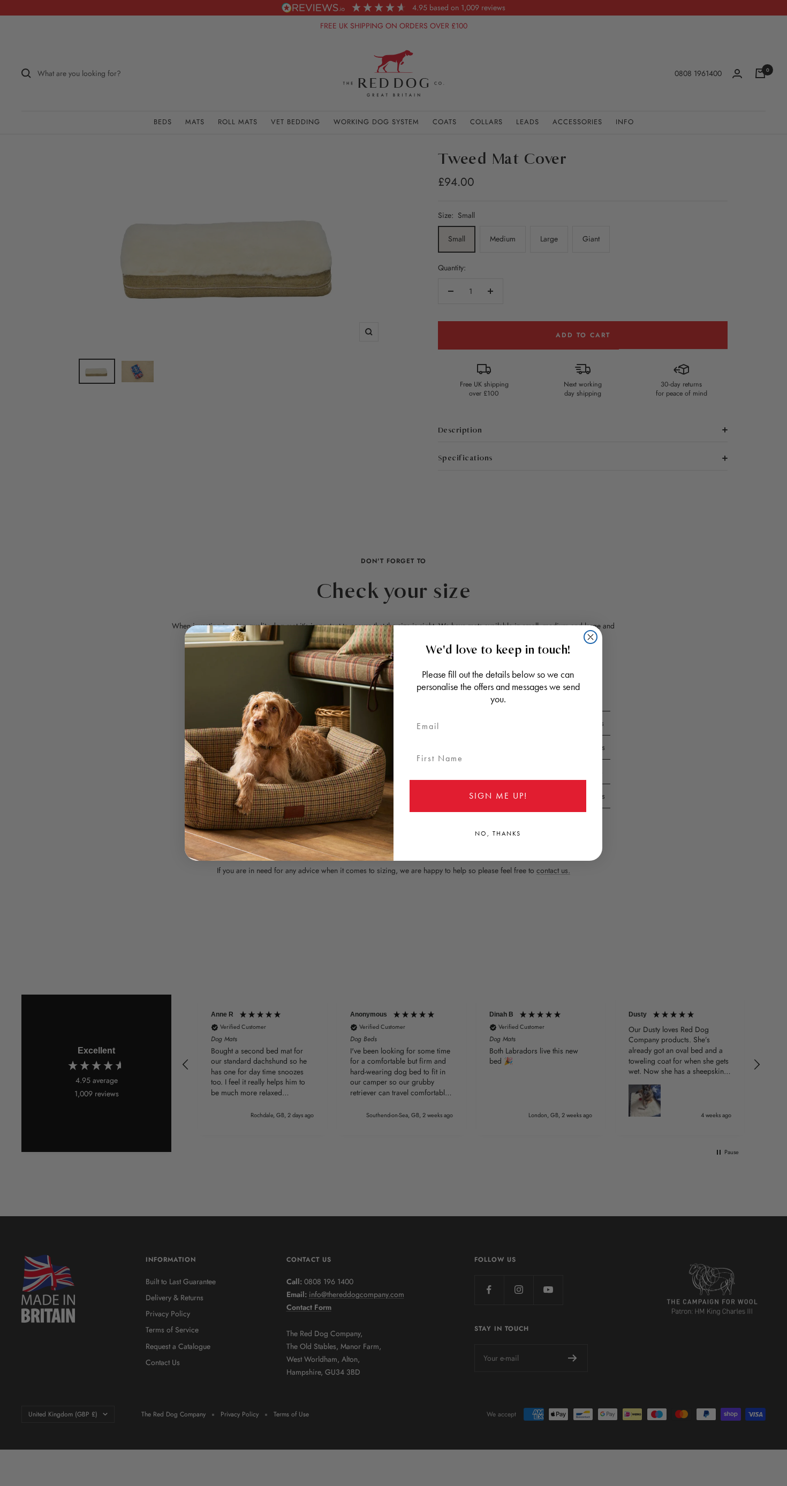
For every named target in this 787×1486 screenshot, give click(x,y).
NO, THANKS (498, 833)
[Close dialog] (590, 637)
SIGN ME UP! (498, 795)
